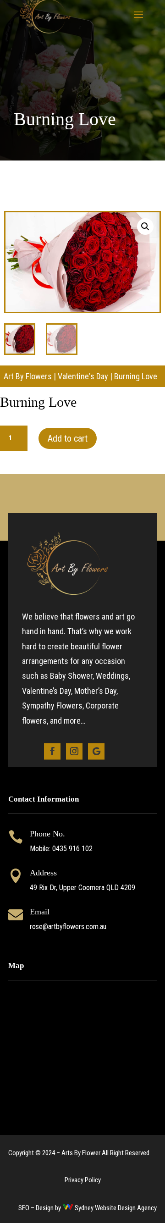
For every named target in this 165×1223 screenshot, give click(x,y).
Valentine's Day (83, 376)
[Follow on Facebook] (52, 751)
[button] (145, 226)
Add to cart (68, 438)
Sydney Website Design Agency (116, 1208)
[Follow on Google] (96, 751)
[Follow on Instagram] (74, 751)
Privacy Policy (83, 1180)
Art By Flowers (28, 376)
